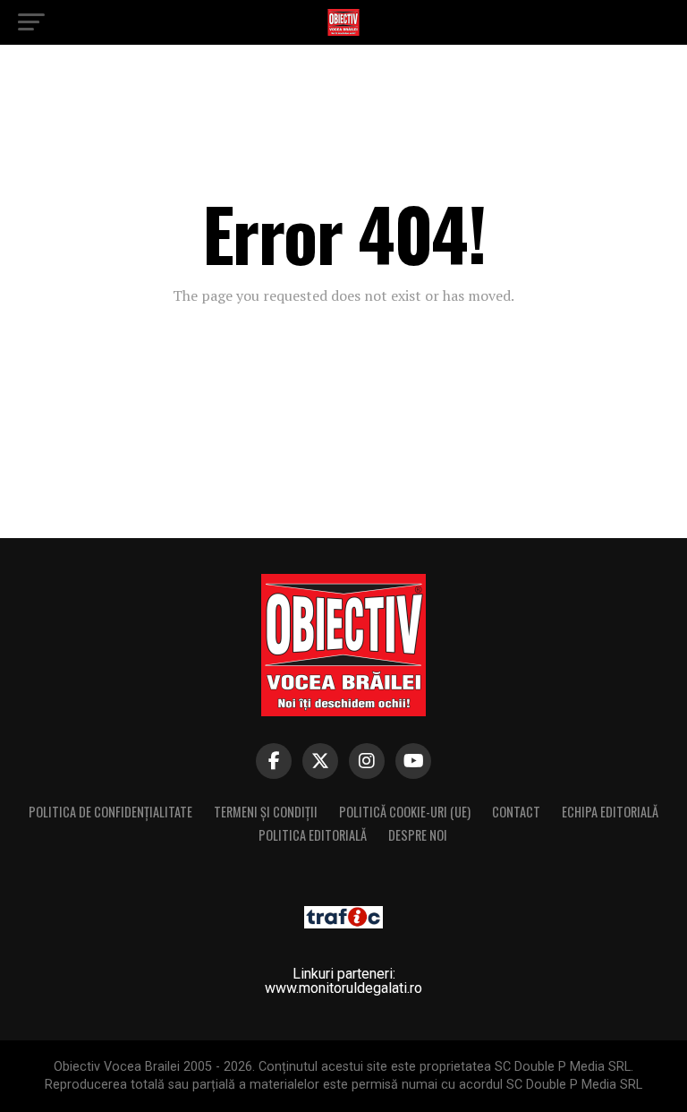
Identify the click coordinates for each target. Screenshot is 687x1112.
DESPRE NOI (417, 834)
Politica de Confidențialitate (110, 811)
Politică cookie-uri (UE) (405, 811)
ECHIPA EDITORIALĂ (610, 811)
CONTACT (516, 811)
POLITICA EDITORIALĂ (313, 834)
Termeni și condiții (266, 811)
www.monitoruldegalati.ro (343, 988)
